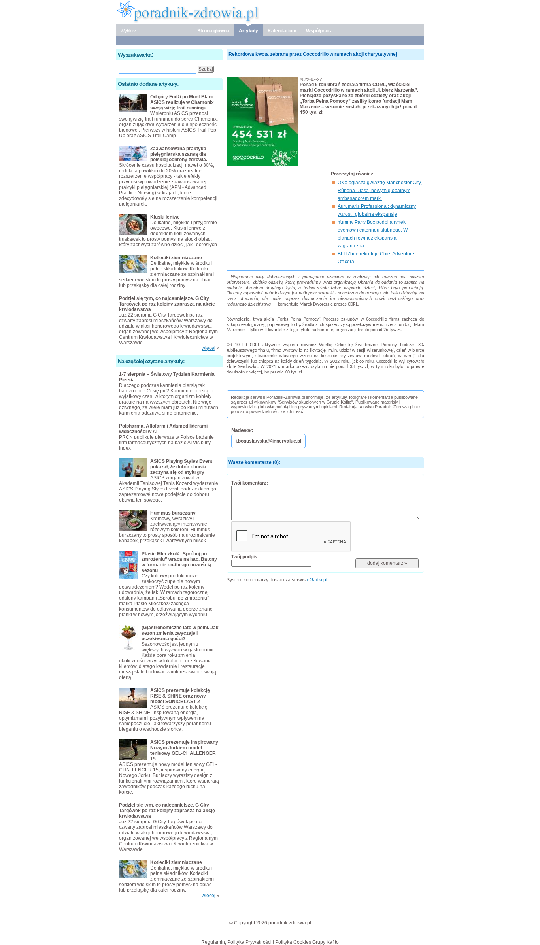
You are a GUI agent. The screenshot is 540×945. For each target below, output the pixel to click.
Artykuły (248, 31)
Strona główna (213, 31)
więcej (208, 348)
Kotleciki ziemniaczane (176, 257)
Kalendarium (282, 31)
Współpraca (319, 31)
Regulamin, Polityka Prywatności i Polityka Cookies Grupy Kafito (270, 942)
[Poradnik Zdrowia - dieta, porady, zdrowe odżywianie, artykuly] (270, 11)
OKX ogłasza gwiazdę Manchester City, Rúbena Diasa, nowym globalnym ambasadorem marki (380, 190)
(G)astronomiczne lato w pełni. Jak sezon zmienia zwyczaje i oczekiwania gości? (180, 633)
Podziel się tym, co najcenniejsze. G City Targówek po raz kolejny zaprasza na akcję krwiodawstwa (167, 304)
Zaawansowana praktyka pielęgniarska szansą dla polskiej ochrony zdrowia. (178, 154)
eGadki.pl (317, 580)
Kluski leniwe (165, 217)
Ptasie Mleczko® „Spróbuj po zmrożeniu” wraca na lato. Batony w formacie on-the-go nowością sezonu (179, 562)
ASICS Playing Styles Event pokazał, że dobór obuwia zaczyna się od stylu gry (181, 466)
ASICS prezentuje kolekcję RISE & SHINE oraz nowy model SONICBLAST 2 (180, 696)
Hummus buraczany (173, 513)
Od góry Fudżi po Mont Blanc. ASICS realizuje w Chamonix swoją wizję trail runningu (182, 102)
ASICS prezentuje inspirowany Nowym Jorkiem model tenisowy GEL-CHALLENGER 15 (184, 750)
